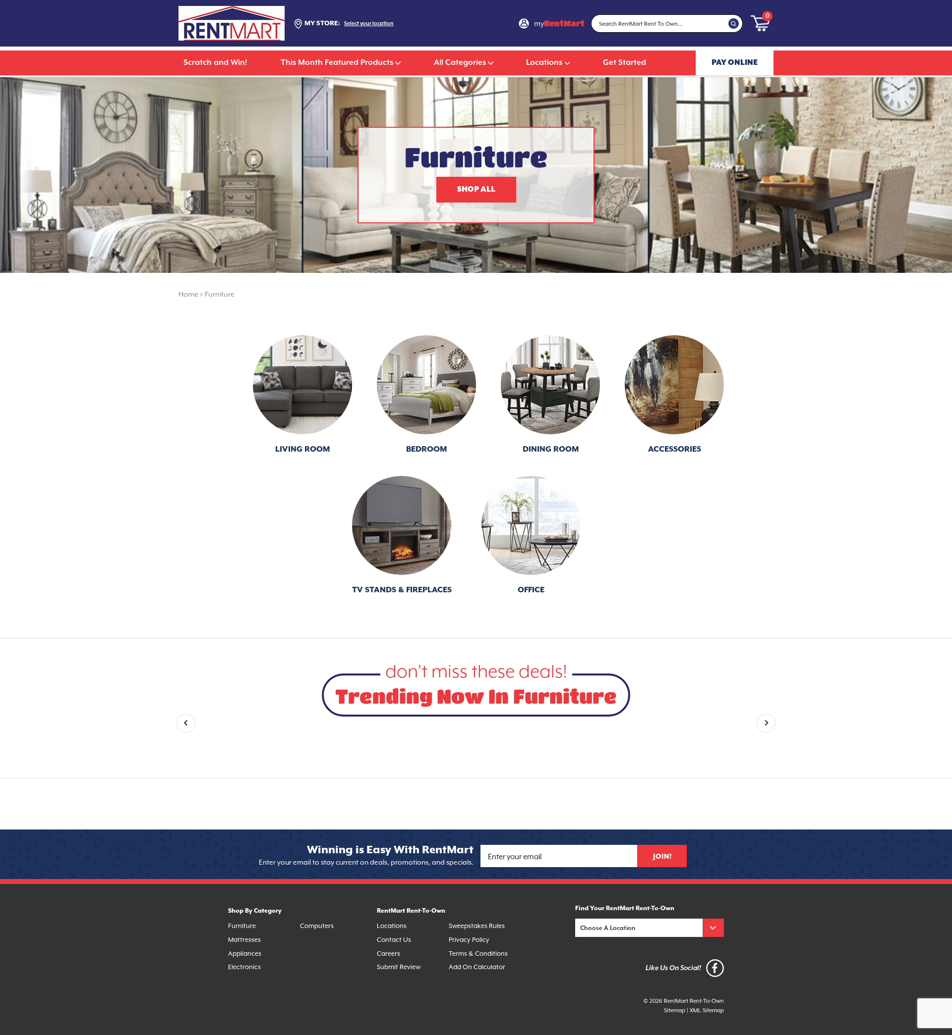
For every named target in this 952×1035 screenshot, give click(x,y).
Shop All (476, 189)
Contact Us (394, 939)
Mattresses (244, 939)
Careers (388, 953)
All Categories (460, 62)
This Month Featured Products (337, 62)
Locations (544, 62)
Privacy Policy (469, 939)
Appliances (244, 953)
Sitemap (674, 1010)
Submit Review (398, 967)
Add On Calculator (477, 967)
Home (188, 294)
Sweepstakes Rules (477, 926)
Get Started (624, 62)
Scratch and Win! (215, 62)
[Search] (733, 23)
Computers (317, 926)
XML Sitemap (707, 1010)
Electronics (244, 967)
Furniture (220, 294)
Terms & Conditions (478, 953)
